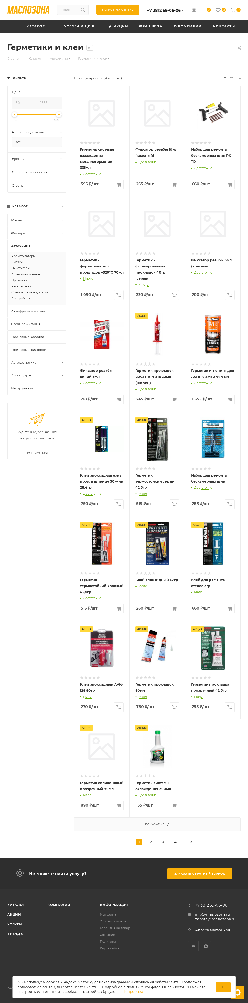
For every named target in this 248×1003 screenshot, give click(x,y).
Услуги (14, 924)
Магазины (108, 914)
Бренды (15, 934)
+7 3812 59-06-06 (164, 10)
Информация (114, 905)
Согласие (107, 935)
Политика (108, 941)
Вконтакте (193, 946)
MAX (206, 946)
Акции (14, 914)
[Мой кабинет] (194, 11)
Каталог (16, 905)
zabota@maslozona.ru (215, 919)
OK (223, 987)
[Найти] (83, 10)
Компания (58, 905)
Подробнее (133, 991)
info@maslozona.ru (212, 914)
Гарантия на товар (115, 928)
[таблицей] (239, 78)
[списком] (231, 78)
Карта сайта (109, 948)
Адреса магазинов (212, 930)
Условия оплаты (113, 921)
